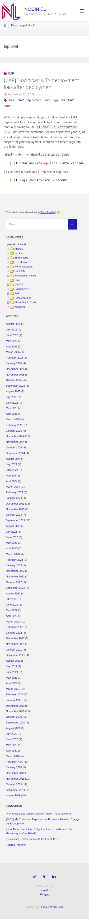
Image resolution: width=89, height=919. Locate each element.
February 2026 (14, 357)
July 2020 (11, 733)
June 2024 (12, 469)
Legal (44, 890)
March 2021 (13, 688)
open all (10, 244)
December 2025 (15, 369)
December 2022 (15, 570)
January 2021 (14, 700)
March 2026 (13, 352)
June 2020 (12, 739)
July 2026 (11, 329)
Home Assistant (23, 266)
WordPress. (57, 907)
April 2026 (11, 346)
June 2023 (12, 537)
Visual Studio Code (25, 302)
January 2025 (14, 430)
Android (18, 248)
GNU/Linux (20, 262)
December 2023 (15, 503)
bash (12, 100)
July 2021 (11, 666)
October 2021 (14, 649)
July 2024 (11, 464)
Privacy (44, 894)
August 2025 (13, 391)
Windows (19, 306)
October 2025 (14, 380)
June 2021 (12, 672)
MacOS (18, 284)
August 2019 (13, 795)
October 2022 (14, 582)
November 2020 (15, 711)
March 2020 (13, 756)
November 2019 (15, 778)
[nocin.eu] (11, 11)
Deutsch (19, 253)
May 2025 (11, 408)
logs (55, 100)
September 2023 (15, 520)
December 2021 (15, 638)
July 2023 (11, 531)
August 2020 (13, 728)
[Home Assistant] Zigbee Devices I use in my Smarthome (38, 813)
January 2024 (14, 498)
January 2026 (14, 363)
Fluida (43, 907)
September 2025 (15, 385)
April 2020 (11, 750)
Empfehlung (21, 257)
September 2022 (15, 587)
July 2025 (11, 397)
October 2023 (14, 514)
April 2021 (11, 683)
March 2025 (13, 419)
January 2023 (14, 565)
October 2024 (14, 447)
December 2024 (15, 436)
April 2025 (11, 413)
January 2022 (14, 632)
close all (21, 244)
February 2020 (14, 761)
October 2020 (14, 716)
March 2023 (13, 554)
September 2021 (15, 655)
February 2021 (14, 694)
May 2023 (11, 542)
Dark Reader (47, 212)
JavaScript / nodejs (25, 275)
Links (17, 280)
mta (63, 100)
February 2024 (14, 492)
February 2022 (14, 627)
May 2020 (11, 745)
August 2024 (13, 458)
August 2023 (13, 526)
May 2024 (11, 475)
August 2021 (13, 660)
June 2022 (12, 604)
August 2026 (13, 323)
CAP (11, 73)
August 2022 (13, 593)
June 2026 (12, 335)
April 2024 (11, 481)
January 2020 (14, 767)
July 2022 (11, 598)
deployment (33, 100)
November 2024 (15, 441)
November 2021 (15, 644)
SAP (70, 100)
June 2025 (12, 402)
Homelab (19, 271)
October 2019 (14, 784)
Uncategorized (22, 298)
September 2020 (15, 722)
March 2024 (13, 486)
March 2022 (13, 621)
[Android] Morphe (16, 844)
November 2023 (15, 509)
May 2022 (11, 610)
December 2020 (15, 705)
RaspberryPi (21, 289)
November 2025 (15, 374)
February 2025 (14, 425)
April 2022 (11, 615)
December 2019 (15, 773)
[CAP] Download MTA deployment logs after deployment (41, 83)
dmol (47, 100)
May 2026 (11, 340)
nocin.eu (35, 9)
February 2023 (14, 559)
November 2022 (15, 576)
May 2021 (11, 677)
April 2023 (11, 548)
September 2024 (15, 453)
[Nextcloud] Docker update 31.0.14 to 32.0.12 (32, 839)
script (7, 106)
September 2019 (15, 790)
